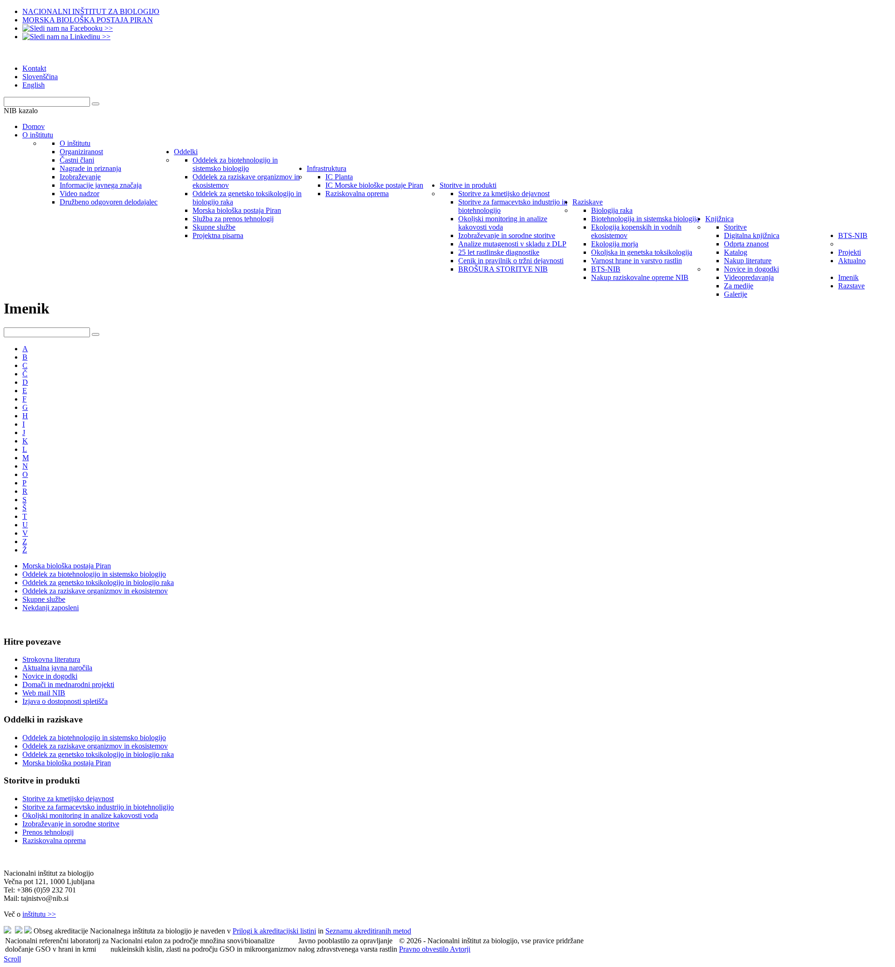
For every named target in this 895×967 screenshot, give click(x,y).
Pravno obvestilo (424, 949)
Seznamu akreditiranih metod (368, 931)
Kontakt (34, 68)
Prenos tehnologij (48, 832)
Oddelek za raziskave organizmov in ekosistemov (95, 591)
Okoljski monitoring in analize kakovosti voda (90, 815)
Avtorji (460, 949)
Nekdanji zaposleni (50, 608)
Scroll (12, 959)
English (33, 85)
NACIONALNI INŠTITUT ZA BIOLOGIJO (90, 11)
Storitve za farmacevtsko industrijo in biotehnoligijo (98, 807)
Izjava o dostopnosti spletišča (65, 701)
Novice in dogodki (49, 676)
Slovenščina (40, 77)
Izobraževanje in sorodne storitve (70, 824)
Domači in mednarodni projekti (68, 684)
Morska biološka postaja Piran (66, 566)
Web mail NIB (43, 693)
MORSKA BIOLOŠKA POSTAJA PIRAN (87, 20)
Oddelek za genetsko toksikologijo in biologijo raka (98, 582)
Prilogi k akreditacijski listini (274, 931)
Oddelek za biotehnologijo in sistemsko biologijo (94, 574)
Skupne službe (43, 599)
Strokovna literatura (51, 659)
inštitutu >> (39, 914)
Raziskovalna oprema (54, 840)
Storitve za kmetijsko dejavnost (68, 799)
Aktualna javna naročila (57, 668)
